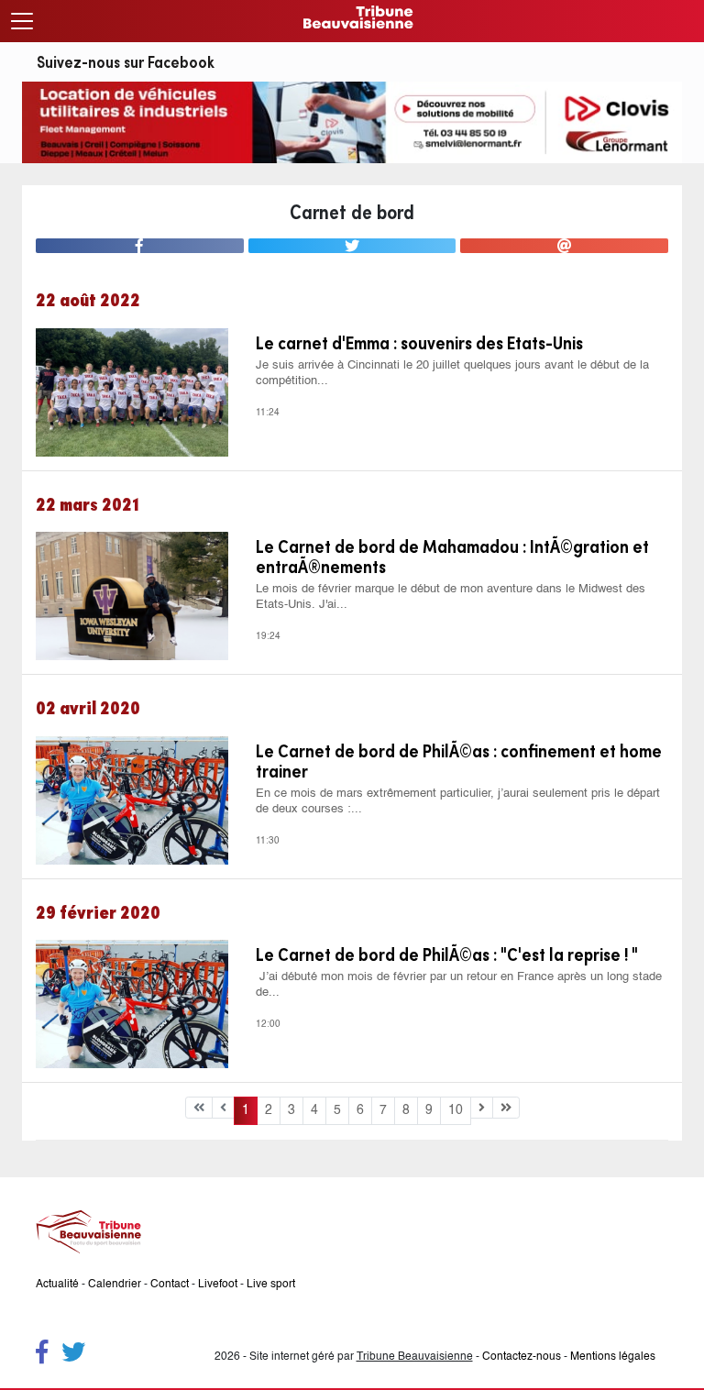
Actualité (57, 1284)
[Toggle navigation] (22, 21)
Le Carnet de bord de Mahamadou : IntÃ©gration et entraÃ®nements (452, 556)
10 (455, 1110)
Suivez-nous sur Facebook (125, 61)
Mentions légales (612, 1356)
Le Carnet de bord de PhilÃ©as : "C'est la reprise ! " (447, 954)
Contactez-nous (521, 1356)
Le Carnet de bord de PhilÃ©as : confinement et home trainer (459, 761)
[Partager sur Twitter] (352, 245)
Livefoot (217, 1284)
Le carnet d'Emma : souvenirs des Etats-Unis (419, 343)
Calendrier (114, 1284)
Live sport (271, 1284)
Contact (169, 1284)
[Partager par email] (564, 245)
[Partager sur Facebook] (140, 245)
